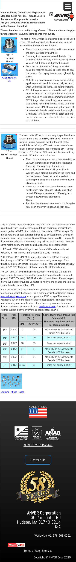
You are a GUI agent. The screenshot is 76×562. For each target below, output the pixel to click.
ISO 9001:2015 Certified (38, 445)
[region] (38, 481)
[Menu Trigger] (67, 6)
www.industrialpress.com (13, 296)
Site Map (47, 551)
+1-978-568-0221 (59, 535)
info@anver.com (47, 306)
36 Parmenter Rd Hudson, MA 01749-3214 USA (39, 520)
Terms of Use (32, 551)
